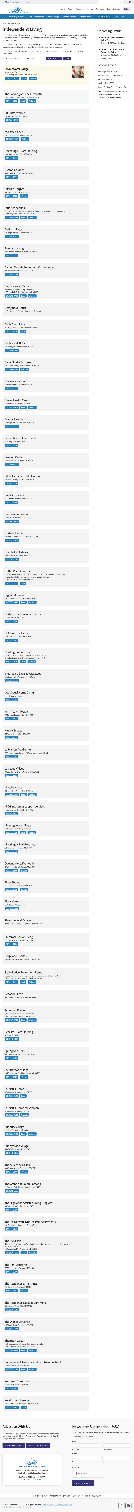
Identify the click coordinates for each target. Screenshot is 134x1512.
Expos (126, 9)
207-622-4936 (11, 719)
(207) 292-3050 (12, 1191)
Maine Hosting (26, 1507)
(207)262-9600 (12, 1134)
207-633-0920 (11, 1077)
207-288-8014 (11, 331)
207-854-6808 (11, 775)
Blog (108, 9)
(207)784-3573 (12, 407)
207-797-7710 (11, 1272)
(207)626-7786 (12, 559)
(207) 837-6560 (12, 426)
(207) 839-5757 (12, 540)
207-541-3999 (11, 177)
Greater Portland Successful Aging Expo (112, 87)
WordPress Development (11, 1507)
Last (104, 1461)
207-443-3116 (11, 158)
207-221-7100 (11, 1172)
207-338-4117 (11, 1291)
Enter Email (76, 1449)
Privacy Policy (48, 1504)
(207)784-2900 (12, 1020)
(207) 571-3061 (12, 1310)
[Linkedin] (129, 2)
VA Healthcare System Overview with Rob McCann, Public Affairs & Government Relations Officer (112, 94)
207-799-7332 (11, 101)
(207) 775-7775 (12, 139)
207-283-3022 (11, 196)
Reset (67, 58)
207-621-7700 (11, 621)
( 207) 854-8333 (12, 78)
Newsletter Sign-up (83, 1483)
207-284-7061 (11, 1388)
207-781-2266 (11, 700)
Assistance (80, 9)
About (70, 9)
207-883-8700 (11, 889)
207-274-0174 (11, 982)
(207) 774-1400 (12, 120)
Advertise (100, 9)
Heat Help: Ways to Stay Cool (108, 71)
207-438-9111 (11, 737)
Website (33, 78)
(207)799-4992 (12, 369)
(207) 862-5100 (12, 236)
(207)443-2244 (12, 908)
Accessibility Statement (63, 1504)
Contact (116, 9)
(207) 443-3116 (12, 1039)
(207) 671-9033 (12, 1253)
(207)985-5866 (12, 217)
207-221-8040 (11, 502)
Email (24, 78)
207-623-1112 (11, 388)
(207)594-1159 (12, 274)
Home (62, 9)
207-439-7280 (11, 832)
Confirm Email (107, 1449)
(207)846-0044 (12, 296)
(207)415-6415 (12, 521)
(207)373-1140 (12, 1369)
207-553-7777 (11, 255)
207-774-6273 (11, 1229)
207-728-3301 (11, 757)
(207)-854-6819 (12, 1407)
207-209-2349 (11, 640)
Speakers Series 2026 (105, 83)
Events (90, 9)
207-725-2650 (11, 1210)
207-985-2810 (11, 662)
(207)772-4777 (12, 1329)
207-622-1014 (11, 445)
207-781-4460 (11, 870)
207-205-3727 (35, 1480)
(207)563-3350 (12, 794)
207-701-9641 (11, 814)
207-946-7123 (11, 1058)
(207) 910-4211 (12, 681)
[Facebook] (126, 2)
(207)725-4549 (12, 602)
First (73, 1461)
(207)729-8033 (12, 1350)
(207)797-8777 (12, 464)
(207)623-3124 (12, 1096)
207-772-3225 (11, 583)
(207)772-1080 (12, 350)
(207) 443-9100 (12, 1153)
